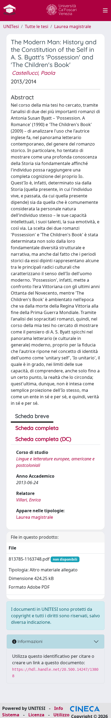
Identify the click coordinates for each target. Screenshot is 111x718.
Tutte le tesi (36, 26)
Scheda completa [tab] (36, 427)
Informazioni (29, 641)
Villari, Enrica (28, 500)
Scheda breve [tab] (32, 416)
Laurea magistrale (72, 26)
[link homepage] (11, 10)
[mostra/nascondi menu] (105, 10)
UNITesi (11, 26)
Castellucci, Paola (33, 72)
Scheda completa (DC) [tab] (43, 439)
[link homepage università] (61, 10)
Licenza (36, 715)
